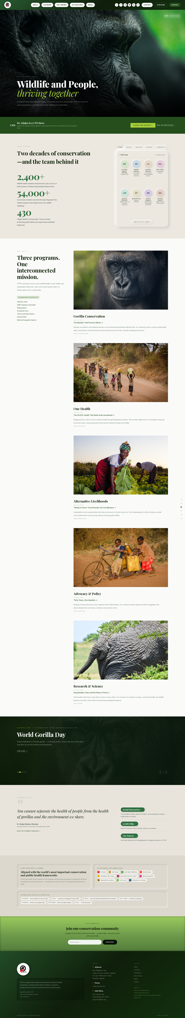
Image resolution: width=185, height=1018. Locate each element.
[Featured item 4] (24, 772)
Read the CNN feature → (166, 125)
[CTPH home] (7, 5)
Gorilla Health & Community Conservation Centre (147, 995)
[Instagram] (125, 5)
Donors (149, 147)
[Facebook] (116, 5)
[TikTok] (138, 5)
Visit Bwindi (61, 5)
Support (175, 5)
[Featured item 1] (17, 772)
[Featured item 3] (21, 772)
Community (161, 147)
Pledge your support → (143, 125)
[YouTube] (129, 5)
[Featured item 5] (25, 772)
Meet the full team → (142, 222)
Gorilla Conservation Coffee (141, 990)
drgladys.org (137, 997)
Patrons (139, 147)
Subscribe (161, 5)
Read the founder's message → (28, 831)
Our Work (47, 5)
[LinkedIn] (133, 5)
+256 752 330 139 (98, 986)
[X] (121, 5)
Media (90, 5)
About (35, 5)
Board (129, 147)
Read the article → (25, 754)
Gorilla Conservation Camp (141, 992)
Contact (147, 5)
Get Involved (77, 5)
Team (120, 147)
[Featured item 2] (19, 772)
